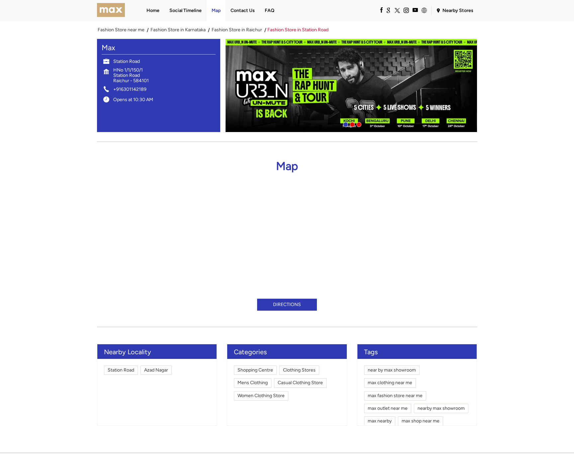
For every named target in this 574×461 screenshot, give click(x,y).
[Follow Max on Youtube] (415, 10)
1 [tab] (344, 123)
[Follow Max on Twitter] (397, 10)
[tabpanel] (351, 85)
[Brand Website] (424, 10)
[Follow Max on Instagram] (406, 10)
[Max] (111, 10)
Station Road (121, 370)
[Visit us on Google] (388, 10)
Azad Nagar (156, 370)
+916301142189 (129, 89)
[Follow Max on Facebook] (379, 10)
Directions (287, 304)
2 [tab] (351, 123)
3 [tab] (358, 123)
